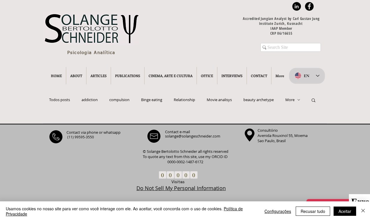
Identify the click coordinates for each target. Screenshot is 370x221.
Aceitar (344, 211)
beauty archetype (258, 100)
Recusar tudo (313, 211)
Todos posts (59, 100)
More (290, 100)
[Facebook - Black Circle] (309, 6)
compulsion (119, 100)
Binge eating (151, 100)
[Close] (363, 211)
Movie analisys (219, 100)
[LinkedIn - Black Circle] (296, 6)
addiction (90, 100)
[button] (313, 101)
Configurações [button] (277, 211)
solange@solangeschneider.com (192, 136)
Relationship (184, 100)
